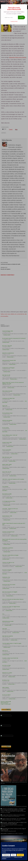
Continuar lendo (13, 21)
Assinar (21, 17)
